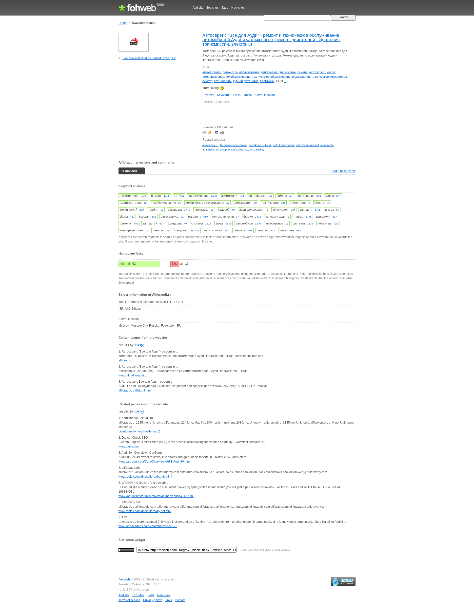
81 (182, 216)
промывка (267, 81)
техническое (320, 76)
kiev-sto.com (246, 149)
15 (286, 223)
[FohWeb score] (126, 549)
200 (141, 209)
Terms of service (129, 600)
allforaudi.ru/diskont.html (134, 390)
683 (298, 230)
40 (185, 223)
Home (122, 23)
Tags (225, 7)
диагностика (287, 72)
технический (223, 81)
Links (236, 95)
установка (251, 81)
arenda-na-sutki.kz (260, 145)
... (285, 81)
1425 (318, 209)
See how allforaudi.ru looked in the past (149, 58)
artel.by (260, 149)
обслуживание (249, 72)
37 (237, 216)
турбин (238, 81)
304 (318, 196)
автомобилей (211, 72)
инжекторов (338, 76)
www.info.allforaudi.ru (132, 375)
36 (328, 203)
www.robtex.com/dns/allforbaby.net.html (144, 511)
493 (250, 230)
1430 (214, 196)
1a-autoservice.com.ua (233, 145)
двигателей (269, 72)
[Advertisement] (155, 97)
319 (167, 230)
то (236, 72)
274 (181, 196)
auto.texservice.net (307, 145)
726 (336, 223)
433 (132, 216)
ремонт (228, 72)
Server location (265, 95)
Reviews (208, 95)
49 (233, 209)
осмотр (207, 81)
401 (291, 196)
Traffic (247, 95)
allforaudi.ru (126, 360)
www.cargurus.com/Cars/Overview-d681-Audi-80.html (154, 461)
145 (227, 230)
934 (293, 209)
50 (337, 209)
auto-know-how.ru (284, 145)
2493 (144, 196)
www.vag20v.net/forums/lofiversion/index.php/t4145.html (156, 496)
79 (255, 203)
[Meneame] (211, 132)
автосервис (317, 72)
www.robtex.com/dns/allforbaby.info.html (145, 476)
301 (338, 196)
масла (331, 72)
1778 (187, 209)
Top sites (212, 7)
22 (212, 209)
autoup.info (327, 145)
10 (145, 203)
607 (161, 223)
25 (146, 230)
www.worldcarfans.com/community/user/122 (147, 526)
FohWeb (124, 579)
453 (136, 223)
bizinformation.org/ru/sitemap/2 (139, 431)
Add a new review (344, 171)
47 (227, 203)
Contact (180, 600)
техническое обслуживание (271, 76)
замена (302, 72)
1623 (208, 223)
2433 (258, 216)
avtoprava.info (228, 149)
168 (154, 216)
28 (179, 203)
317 (335, 216)
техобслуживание (238, 76)
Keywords (223, 95)
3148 (228, 223)
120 (241, 196)
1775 (309, 216)
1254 (272, 230)
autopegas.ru (210, 145)
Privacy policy (152, 600)
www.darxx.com (128, 446)
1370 (258, 223)
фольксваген (301, 76)
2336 (310, 223)
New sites (237, 7)
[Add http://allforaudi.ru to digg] (205, 132)
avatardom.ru (210, 149)
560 (205, 216)
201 (283, 203)
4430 (167, 196)
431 (197, 230)
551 (270, 196)
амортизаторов (213, 76)
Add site (198, 7)
